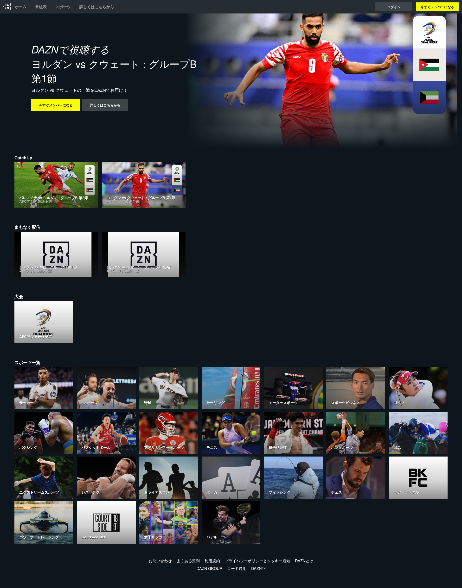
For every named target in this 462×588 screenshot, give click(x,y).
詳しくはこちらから (96, 7)
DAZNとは (304, 560)
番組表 (41, 7)
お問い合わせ (160, 560)
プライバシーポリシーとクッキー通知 (257, 560)
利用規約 (212, 560)
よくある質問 (188, 560)
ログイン (394, 6)
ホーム (20, 7)
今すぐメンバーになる (437, 6)
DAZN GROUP (209, 568)
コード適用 (236, 568)
